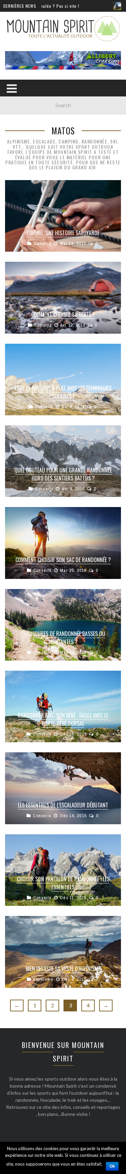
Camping (42, 243)
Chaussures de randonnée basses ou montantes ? (63, 638)
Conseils (44, 407)
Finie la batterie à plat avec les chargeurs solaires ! (63, 392)
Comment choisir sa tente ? (63, 314)
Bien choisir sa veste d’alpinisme (63, 969)
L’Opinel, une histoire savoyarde (63, 233)
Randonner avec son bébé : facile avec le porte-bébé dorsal (63, 719)
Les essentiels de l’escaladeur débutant (63, 805)
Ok (112, 1166)
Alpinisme (43, 979)
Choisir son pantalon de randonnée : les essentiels (63, 883)
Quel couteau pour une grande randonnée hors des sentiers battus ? (63, 474)
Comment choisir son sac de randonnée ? (63, 560)
